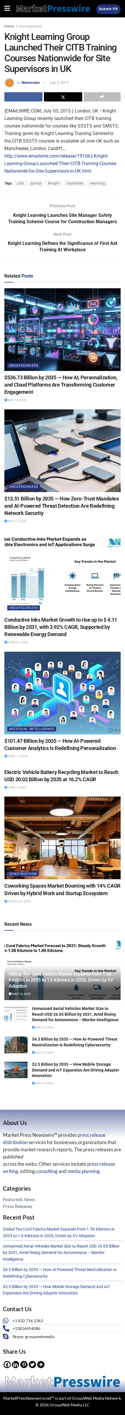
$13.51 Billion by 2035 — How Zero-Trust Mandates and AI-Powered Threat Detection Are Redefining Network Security (61, 506)
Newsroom (31, 82)
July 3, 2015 (59, 82)
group (36, 183)
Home (9, 26)
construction (23, 874)
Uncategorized (30, 26)
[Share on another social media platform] (102, 96)
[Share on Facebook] (23, 96)
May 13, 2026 (16, 521)
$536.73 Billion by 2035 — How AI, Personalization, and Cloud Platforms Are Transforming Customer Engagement (60, 384)
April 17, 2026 (17, 756)
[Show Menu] (7, 8)
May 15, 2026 (16, 400)
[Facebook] (7, 1364)
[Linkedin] (15, 1364)
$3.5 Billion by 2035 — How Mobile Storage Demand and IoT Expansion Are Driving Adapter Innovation (75, 1070)
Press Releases (17, 1206)
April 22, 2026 (17, 642)
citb (20, 183)
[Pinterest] (24, 1364)
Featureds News (19, 1199)
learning (97, 183)
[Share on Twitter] (63, 96)
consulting (47, 1171)
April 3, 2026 (16, 787)
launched (75, 183)
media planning (83, 1171)
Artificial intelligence (31, 729)
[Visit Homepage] (53, 8)
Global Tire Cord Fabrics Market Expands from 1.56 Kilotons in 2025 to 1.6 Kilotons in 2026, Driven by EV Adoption (61, 980)
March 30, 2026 (19, 901)
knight (54, 183)
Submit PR (108, 9)
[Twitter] (32, 1364)
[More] (40, 1364)
